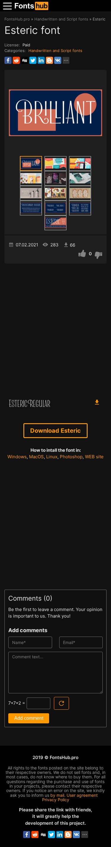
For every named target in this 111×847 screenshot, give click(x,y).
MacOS (36, 456)
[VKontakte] (57, 60)
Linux (51, 456)
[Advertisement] (55, 328)
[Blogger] (49, 60)
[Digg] (24, 60)
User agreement (82, 795)
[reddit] (16, 60)
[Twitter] (32, 60)
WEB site (94, 456)
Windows (17, 456)
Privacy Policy (55, 799)
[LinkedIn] (41, 60)
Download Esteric (55, 430)
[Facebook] (8, 60)
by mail (57, 795)
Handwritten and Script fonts (55, 50)
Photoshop (71, 456)
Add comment (28, 718)
